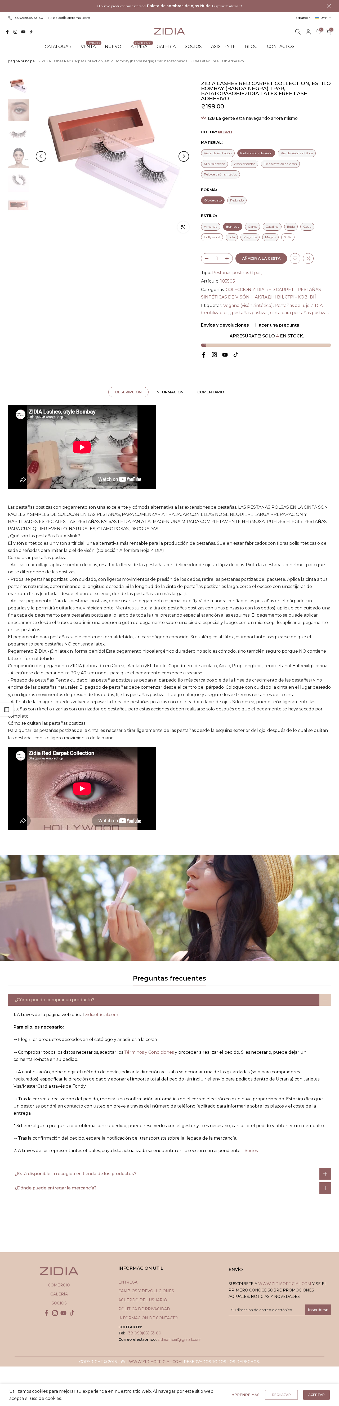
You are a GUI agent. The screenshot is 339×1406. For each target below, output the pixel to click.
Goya (307, 227)
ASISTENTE (223, 46)
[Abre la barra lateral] (6, 709)
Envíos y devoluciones (225, 325)
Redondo (237, 200)
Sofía (288, 237)
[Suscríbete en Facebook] (7, 32)
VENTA (90, 46)
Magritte (250, 237)
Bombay (232, 227)
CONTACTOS (281, 46)
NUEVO (113, 46)
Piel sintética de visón (256, 153)
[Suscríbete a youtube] (23, 32)
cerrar (10, 6)
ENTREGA (127, 1282)
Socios (251, 1150)
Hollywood (212, 237)
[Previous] (41, 156)
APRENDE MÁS (246, 1394)
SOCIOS (193, 46)
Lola (232, 237)
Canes (252, 227)
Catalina (272, 227)
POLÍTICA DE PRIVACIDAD (144, 1309)
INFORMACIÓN (169, 392)
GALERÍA (166, 46)
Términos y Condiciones (149, 1052)
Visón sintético (244, 164)
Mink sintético (214, 164)
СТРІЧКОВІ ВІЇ (300, 297)
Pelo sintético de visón (280, 164)
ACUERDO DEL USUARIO (142, 1300)
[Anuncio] (169, 6)
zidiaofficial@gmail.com (71, 18)
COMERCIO (59, 1285)
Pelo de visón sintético (220, 174)
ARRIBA (141, 46)
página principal (21, 61)
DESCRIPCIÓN (128, 392)
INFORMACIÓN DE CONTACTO (148, 1318)
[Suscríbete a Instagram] (15, 32)
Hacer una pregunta (276, 325)
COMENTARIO (210, 392)
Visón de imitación (218, 153)
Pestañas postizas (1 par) (237, 272)
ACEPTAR (316, 1395)
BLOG (251, 46)
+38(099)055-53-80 (28, 18)
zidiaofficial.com (101, 1014)
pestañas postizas (250, 312)
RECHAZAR (281, 1395)
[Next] (184, 156)
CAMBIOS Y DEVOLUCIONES (146, 1291)
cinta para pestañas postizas (299, 312)
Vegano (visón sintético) (248, 305)
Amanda (210, 227)
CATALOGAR (58, 46)
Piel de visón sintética (297, 153)
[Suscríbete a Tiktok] (31, 32)
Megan (270, 237)
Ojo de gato (213, 200)
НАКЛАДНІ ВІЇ (267, 297)
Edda (291, 227)
